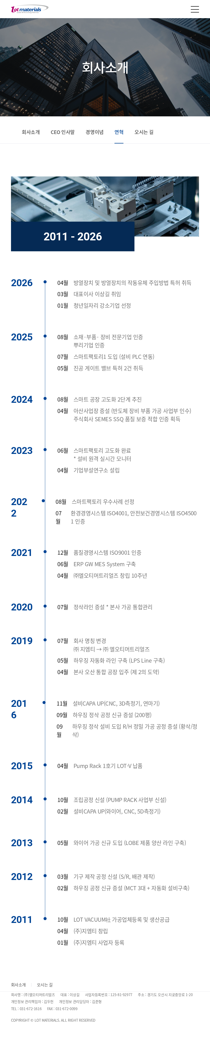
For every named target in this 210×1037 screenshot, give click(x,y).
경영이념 (94, 132)
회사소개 (31, 132)
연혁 (118, 132)
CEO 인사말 (63, 132)
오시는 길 (144, 132)
